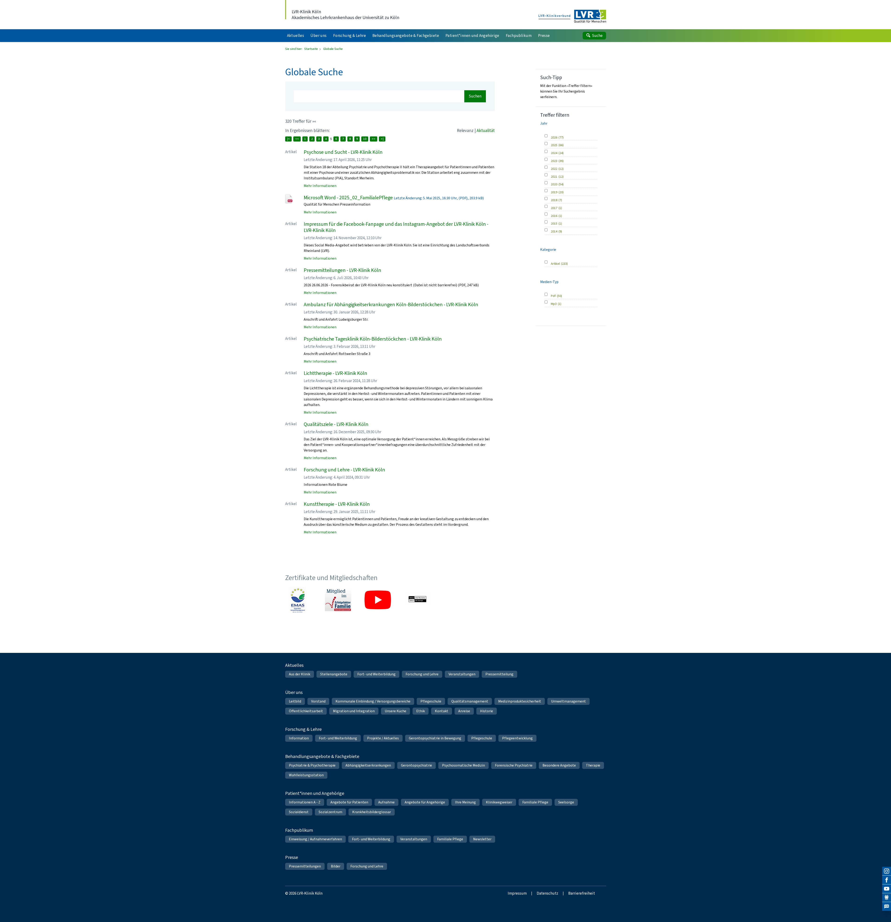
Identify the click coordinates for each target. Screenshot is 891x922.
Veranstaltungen (462, 674)
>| (382, 139)
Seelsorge (566, 802)
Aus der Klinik (299, 674)
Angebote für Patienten (349, 802)
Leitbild (295, 701)
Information (299, 738)
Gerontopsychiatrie (416, 765)
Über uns (294, 692)
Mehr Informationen (320, 185)
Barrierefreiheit (581, 893)
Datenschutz (547, 893)
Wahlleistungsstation (306, 775)
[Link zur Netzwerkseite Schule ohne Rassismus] (417, 600)
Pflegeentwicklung (517, 738)
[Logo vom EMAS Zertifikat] (298, 600)
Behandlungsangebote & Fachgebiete (322, 756)
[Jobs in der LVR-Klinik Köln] (886, 906)
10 (364, 139)
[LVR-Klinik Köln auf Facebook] (886, 880)
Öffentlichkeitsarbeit (306, 711)
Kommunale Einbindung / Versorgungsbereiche (373, 701)
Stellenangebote (333, 674)
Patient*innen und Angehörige (314, 793)
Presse (291, 857)
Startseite (311, 49)
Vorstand (318, 701)
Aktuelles (294, 665)
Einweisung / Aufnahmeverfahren (315, 839)
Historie (486, 711)
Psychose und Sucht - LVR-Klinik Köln (343, 152)
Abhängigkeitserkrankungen (368, 765)
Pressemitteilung (499, 674)
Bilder (335, 866)
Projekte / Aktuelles (383, 738)
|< (288, 139)
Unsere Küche (395, 711)
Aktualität (486, 130)
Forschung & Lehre (303, 729)
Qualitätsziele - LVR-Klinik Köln (336, 424)
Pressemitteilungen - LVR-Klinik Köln (342, 270)
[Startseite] (572, 16)
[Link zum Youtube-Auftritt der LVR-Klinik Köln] (378, 600)
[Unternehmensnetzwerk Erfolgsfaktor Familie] (338, 600)
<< (297, 139)
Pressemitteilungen (305, 866)
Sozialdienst (299, 811)
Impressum (517, 893)
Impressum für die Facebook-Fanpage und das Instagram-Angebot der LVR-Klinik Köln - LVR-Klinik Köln (396, 227)
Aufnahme (386, 802)
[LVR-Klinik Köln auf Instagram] (886, 871)
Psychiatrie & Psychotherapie (312, 765)
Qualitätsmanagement (469, 701)
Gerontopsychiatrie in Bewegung (435, 738)
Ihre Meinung (465, 802)
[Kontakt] (886, 897)
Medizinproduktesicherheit (519, 701)
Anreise (464, 711)
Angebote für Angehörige (425, 802)
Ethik (420, 711)
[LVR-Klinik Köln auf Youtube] (886, 888)
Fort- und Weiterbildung (376, 674)
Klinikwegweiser (499, 802)
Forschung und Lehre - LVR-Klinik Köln (344, 469)
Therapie (593, 765)
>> (373, 139)
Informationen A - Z (304, 802)
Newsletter (482, 839)
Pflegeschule (430, 701)
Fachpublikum (299, 830)
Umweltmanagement (568, 701)
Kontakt (441, 711)
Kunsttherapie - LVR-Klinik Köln (337, 504)
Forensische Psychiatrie (514, 765)
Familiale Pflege (535, 802)
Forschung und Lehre (422, 674)
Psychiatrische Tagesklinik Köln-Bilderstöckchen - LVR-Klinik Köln (373, 338)
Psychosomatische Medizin (463, 765)
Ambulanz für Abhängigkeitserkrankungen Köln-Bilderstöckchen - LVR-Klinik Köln (391, 304)
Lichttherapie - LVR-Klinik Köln (335, 373)
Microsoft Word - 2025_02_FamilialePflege (348, 197)
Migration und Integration (354, 711)
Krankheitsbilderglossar (371, 811)
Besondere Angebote (559, 765)
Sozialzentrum (330, 811)
